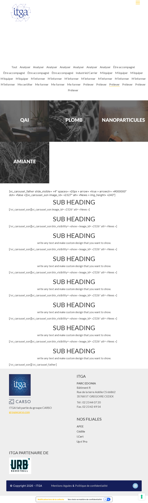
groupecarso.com (19, 412)
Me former (42, 84)
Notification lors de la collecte (51, 499)
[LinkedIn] (135, 486)
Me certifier (25, 84)
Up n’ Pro (82, 441)
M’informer (38, 78)
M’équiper (106, 72)
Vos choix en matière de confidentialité (85, 499)
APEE (80, 426)
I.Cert (80, 436)
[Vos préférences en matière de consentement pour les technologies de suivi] (141, 496)
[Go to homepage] (20, 12)
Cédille (81, 431)
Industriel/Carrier (86, 72)
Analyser (25, 67)
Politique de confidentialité (91, 485)
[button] (138, 2)
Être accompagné (124, 67)
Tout (14, 67)
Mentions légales (61, 485)
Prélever (88, 84)
